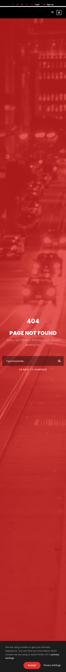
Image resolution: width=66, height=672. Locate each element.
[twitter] (17, 4)
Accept (32, 665)
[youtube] (22, 4)
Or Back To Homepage (33, 369)
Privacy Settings (52, 665)
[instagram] (26, 4)
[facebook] (12, 4)
